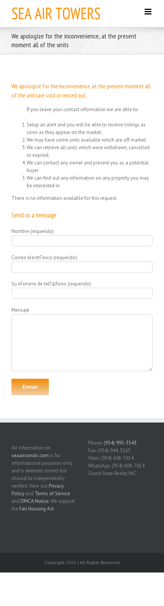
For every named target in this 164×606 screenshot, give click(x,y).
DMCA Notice (35, 501)
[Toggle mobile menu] (149, 12)
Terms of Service (52, 493)
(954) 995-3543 (120, 443)
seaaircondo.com (30, 455)
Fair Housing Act (36, 509)
